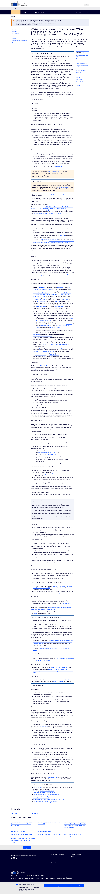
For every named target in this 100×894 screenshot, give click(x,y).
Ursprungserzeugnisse (46, 289)
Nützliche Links (35, 813)
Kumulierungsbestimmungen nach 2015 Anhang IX (45, 794)
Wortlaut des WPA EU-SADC (47, 791)
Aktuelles (14, 813)
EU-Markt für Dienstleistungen (58, 657)
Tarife (77, 58)
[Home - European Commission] (19, 872)
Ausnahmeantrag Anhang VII (40, 796)
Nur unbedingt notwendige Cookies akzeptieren (71, 885)
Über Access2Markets (76, 854)
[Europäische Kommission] (20, 3)
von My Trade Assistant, (53, 171)
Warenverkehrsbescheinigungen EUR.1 (42, 474)
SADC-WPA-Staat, (41, 301)
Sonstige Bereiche (80, 81)
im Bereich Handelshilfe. (52, 777)
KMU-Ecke (58, 12)
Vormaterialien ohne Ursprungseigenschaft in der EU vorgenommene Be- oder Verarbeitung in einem (52, 294)
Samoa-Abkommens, (43, 726)
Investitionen (79, 79)
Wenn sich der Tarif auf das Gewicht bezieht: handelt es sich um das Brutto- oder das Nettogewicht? (22, 823)
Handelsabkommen (39, 12)
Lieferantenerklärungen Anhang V (41, 803)
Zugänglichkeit (70, 878)
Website (35, 613)
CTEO (80, 12)
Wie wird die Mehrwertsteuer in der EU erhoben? (76, 830)
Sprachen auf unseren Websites (32, 878)
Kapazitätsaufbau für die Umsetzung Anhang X (44, 792)
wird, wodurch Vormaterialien (40, 351)
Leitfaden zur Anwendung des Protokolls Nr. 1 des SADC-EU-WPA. (49, 213)
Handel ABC (29, 12)
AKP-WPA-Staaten (44, 325)
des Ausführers (51, 454)
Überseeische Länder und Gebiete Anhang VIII (44, 801)
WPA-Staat (57, 301)
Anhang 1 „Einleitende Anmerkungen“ (48, 239)
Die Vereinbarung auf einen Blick (82, 56)
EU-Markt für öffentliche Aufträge (59, 667)
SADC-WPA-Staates (54, 354)
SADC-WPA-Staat (41, 296)
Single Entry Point (50, 12)
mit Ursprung (60, 287)
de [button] (57, 4)
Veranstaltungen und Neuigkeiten (67, 12)
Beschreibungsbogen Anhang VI (41, 797)
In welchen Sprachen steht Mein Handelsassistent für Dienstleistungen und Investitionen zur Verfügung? (23, 840)
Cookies (42, 878)
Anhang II (61, 235)
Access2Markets (15, 852)
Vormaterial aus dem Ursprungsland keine (52, 344)
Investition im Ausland (58, 681)
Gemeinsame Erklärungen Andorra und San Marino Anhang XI (48, 799)
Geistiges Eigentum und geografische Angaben (81, 69)
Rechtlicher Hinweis (61, 878)
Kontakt (42, 875)
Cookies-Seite (34, 886)
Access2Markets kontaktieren (57, 854)
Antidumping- (65, 344)
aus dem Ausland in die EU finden (63, 679)
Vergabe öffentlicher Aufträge (80, 77)
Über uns (84, 12)
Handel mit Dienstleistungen (80, 73)
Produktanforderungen (81, 63)
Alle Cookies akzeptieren (51, 885)
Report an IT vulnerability (17, 878)
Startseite (23, 12)
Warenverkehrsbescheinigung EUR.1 (46, 452)
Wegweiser (73, 856)
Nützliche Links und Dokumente (80, 84)
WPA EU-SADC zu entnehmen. (62, 166)
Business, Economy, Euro (56, 865)
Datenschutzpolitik (50, 878)
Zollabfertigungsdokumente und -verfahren (82, 66)
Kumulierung (69, 323)
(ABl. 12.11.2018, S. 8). (54, 327)
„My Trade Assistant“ (64, 593)
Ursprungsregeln (80, 61)
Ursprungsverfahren (64, 194)
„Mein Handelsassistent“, (63, 187)
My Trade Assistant (16, 12)
